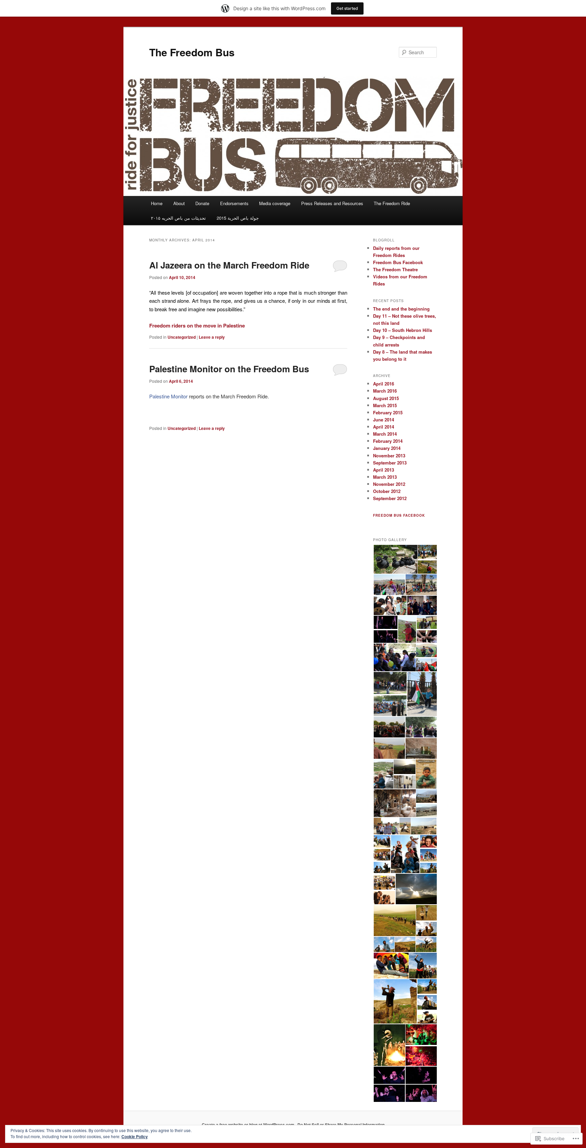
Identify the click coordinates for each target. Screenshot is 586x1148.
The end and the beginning (401, 308)
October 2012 (387, 491)
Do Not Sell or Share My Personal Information (341, 1125)
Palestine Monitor (168, 396)
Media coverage (274, 203)
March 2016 (385, 391)
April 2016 (383, 383)
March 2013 (385, 477)
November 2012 (389, 484)
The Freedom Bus (192, 52)
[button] (395, 559)
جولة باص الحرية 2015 (238, 218)
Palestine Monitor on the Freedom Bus (229, 368)
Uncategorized (182, 337)
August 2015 (386, 398)
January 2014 (387, 448)
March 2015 (385, 405)
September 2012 (390, 498)
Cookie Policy (134, 1136)
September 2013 (390, 462)
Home (156, 203)
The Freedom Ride (392, 203)
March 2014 (385, 434)
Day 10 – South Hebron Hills (402, 330)
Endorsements (234, 203)
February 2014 (388, 441)
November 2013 (389, 455)
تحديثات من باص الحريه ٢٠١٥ (178, 218)
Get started (347, 8)
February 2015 (388, 412)
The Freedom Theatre (395, 269)
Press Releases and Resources (332, 203)
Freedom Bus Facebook (398, 262)
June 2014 (383, 419)
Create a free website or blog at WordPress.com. (248, 1125)
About (179, 203)
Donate (202, 203)
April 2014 (383, 426)
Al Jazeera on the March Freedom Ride (229, 265)
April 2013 (383, 470)
